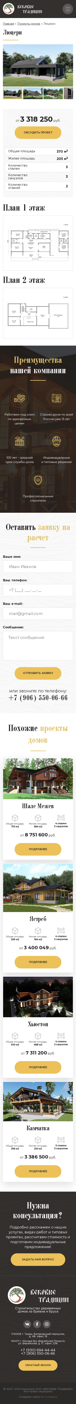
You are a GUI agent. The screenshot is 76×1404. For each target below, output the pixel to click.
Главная (8, 23)
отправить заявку (38, 673)
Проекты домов (28, 23)
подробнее (38, 849)
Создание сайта (38, 1397)
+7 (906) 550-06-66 (38, 698)
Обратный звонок (38, 1365)
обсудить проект (38, 132)
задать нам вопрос (38, 1259)
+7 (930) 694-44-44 (38, 1350)
